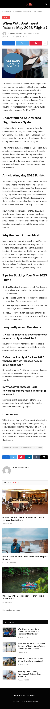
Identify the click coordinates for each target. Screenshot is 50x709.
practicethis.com (32, 702)
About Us (31, 695)
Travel (6, 17)
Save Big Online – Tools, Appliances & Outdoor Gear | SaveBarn (30, 674)
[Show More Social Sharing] (45, 43)
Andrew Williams (16, 33)
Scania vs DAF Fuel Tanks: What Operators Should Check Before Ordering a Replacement (31, 646)
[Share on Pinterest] (35, 43)
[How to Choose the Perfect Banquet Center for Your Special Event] (25, 501)
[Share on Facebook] (8, 43)
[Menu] (4, 4)
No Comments (9, 37)
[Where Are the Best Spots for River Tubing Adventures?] (25, 580)
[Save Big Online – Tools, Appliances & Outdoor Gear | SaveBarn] (9, 674)
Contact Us (19, 695)
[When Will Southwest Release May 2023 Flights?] (25, 63)
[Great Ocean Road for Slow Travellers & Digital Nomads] (25, 540)
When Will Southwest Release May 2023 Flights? (23, 448)
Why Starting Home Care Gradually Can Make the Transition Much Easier (28, 631)
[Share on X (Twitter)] (22, 43)
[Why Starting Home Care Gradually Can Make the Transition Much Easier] (9, 632)
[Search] (46, 4)
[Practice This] (25, 4)
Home (4, 11)
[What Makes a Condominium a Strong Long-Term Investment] (9, 661)
